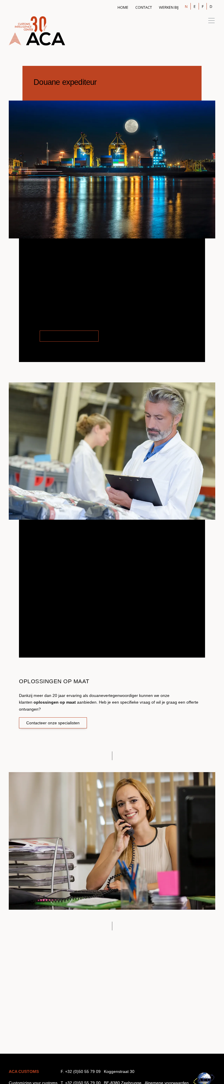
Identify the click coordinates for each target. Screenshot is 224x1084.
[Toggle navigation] (209, 20)
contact (143, 7)
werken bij (168, 7)
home (123, 7)
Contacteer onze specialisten (53, 723)
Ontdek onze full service (69, 336)
